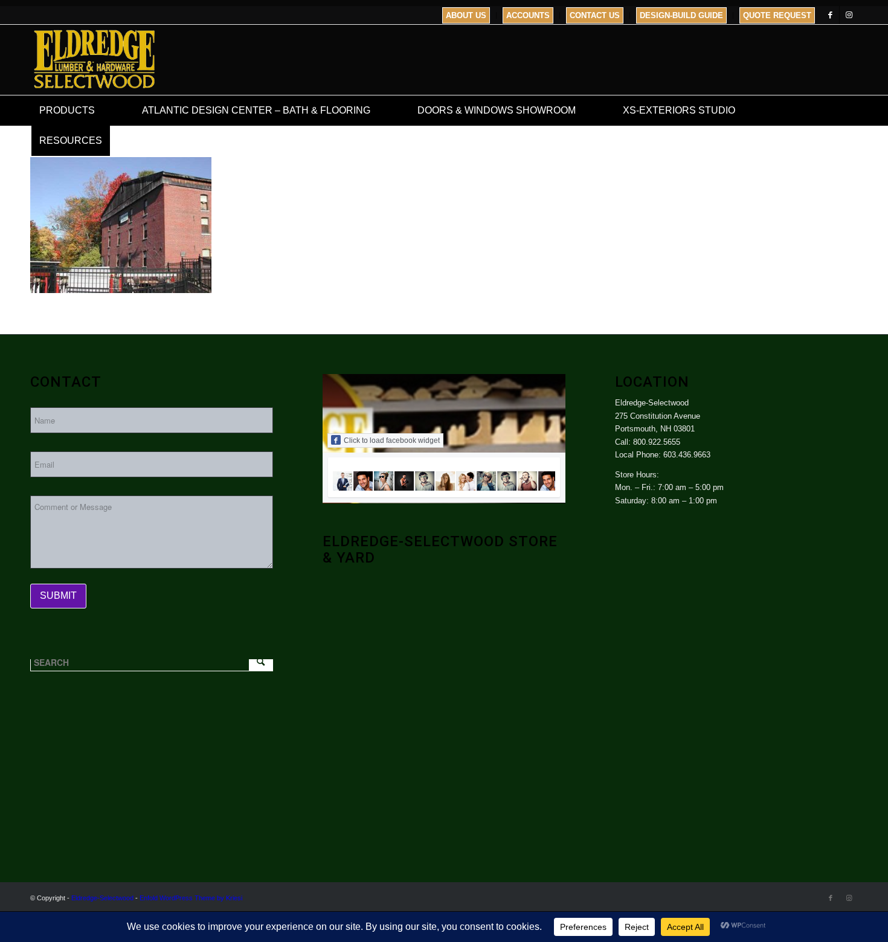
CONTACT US (595, 15)
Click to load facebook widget (392, 440)
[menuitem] (466, 15)
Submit (58, 595)
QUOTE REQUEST (777, 15)
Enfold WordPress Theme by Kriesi (191, 898)
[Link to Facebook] (830, 15)
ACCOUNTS (528, 15)
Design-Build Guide (681, 15)
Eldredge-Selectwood (102, 898)
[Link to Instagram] (849, 15)
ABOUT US (466, 15)
